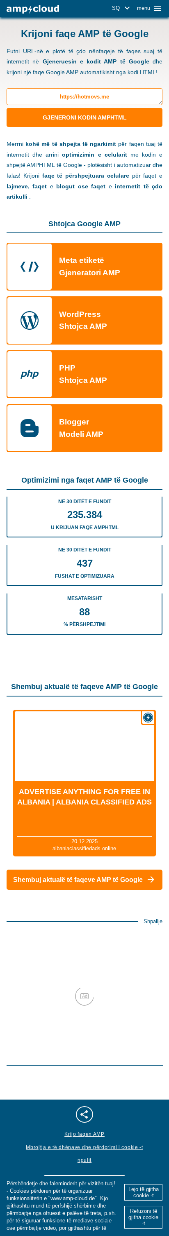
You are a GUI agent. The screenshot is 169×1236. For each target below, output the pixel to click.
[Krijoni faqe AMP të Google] (33, 9)
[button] (122, 8)
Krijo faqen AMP (84, 1134)
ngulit (84, 1160)
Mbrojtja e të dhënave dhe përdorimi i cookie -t (84, 1147)
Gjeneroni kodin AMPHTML (85, 117)
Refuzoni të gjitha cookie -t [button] (143, 1217)
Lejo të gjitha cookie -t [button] (143, 1192)
